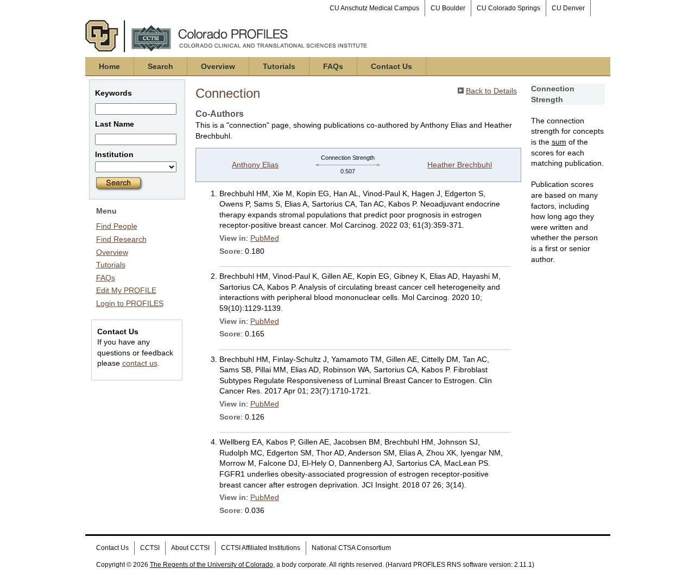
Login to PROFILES (129, 303)
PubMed (264, 238)
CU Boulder (448, 8)
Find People (116, 226)
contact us (139, 363)
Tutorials (279, 66)
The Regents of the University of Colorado (211, 564)
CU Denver (568, 8)
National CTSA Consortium (351, 548)
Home (109, 66)
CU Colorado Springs (508, 8)
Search (160, 66)
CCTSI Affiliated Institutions (260, 548)
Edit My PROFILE (126, 290)
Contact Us (391, 66)
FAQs (333, 66)
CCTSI (150, 548)
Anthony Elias (255, 164)
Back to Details (491, 90)
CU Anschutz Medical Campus (374, 8)
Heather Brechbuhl (459, 164)
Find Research (121, 239)
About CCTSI (190, 548)
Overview (218, 66)
